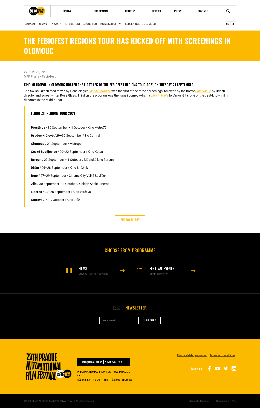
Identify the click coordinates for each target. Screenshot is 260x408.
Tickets (156, 11)
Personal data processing (192, 355)
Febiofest (29, 24)
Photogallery (130, 220)
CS (227, 24)
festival (43, 24)
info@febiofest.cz (92, 362)
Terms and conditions (222, 355)
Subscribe (149, 320)
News (55, 24)
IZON (233, 401)
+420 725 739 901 (115, 362)
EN (233, 24)
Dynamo (204, 401)
